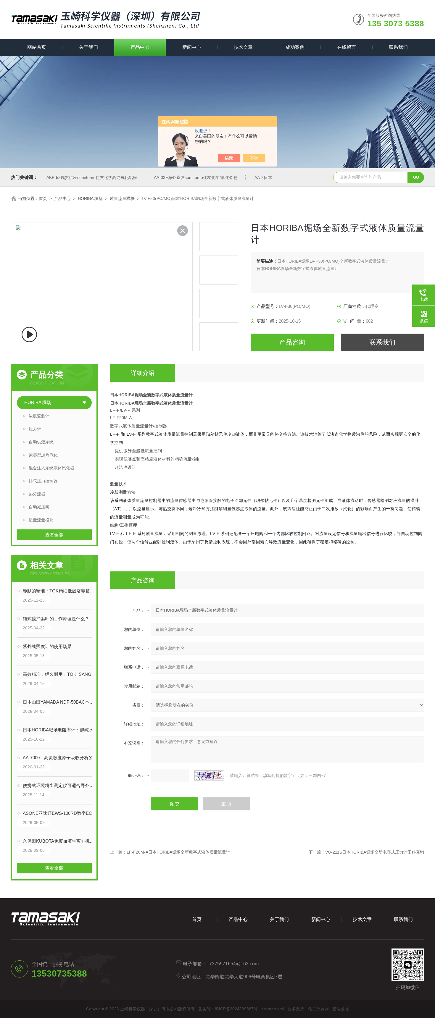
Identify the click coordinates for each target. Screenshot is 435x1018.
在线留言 (346, 47)
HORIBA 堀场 (90, 198)
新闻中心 (191, 47)
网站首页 (36, 47)
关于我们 (88, 47)
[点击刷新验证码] (209, 775)
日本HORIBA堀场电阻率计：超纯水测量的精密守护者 (60, 729)
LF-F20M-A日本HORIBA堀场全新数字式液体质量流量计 (178, 852)
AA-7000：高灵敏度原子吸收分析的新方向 (60, 757)
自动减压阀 (39, 507)
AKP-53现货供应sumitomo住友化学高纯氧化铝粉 (91, 177)
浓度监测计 (39, 415)
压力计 (35, 428)
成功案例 (295, 47)
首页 (43, 198)
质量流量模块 (122, 198)
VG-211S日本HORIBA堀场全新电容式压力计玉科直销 (374, 852)
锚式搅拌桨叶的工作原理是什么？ (56, 618)
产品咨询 (292, 342)
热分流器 (37, 494)
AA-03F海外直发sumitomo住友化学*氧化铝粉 (196, 177)
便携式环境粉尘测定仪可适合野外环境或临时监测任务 (60, 785)
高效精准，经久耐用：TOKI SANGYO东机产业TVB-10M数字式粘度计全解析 (60, 674)
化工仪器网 (318, 1008)
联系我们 (398, 47)
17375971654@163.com (233, 963)
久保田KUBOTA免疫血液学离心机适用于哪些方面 (60, 841)
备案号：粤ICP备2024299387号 (228, 1008)
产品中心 (139, 47)
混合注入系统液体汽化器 (51, 468)
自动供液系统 (41, 441)
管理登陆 (340, 1008)
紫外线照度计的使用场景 (47, 646)
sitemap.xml (272, 1008)
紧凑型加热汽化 (43, 455)
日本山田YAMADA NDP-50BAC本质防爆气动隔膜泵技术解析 (60, 701)
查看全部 (54, 534)
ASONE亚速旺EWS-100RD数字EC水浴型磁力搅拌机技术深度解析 (60, 813)
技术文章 (243, 47)
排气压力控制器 (43, 481)
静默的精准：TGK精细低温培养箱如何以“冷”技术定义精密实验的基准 (60, 590)
